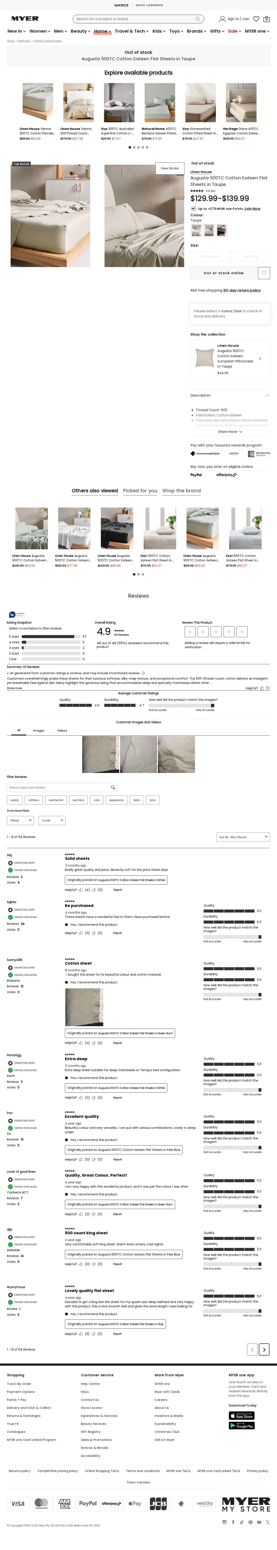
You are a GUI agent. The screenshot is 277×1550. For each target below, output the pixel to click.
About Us (162, 1408)
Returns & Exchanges (23, 1416)
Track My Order (19, 1384)
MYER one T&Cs (179, 1471)
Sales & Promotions (96, 1440)
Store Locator (91, 1408)
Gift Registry (90, 1432)
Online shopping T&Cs (102, 1471)
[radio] (210, 257)
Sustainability (165, 1424)
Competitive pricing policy (57, 1471)
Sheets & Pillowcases (47, 41)
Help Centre (90, 1384)
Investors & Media (169, 1416)
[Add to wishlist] (264, 273)
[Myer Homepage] (25, 21)
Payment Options (21, 1392)
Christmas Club (167, 1432)
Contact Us (90, 1400)
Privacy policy (257, 1471)
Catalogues (16, 1432)
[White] (196, 230)
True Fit (13, 1424)
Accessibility (90, 1456)
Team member (138, 1482)
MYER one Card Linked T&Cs (219, 1471)
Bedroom (24, 41)
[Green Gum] (209, 230)
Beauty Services (93, 1424)
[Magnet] (221, 230)
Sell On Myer (164, 1440)
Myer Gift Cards (167, 1392)
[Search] (198, 19)
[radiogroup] (230, 257)
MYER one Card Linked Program (31, 1440)
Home (11, 41)
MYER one (162, 1384)
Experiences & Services (99, 1416)
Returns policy (20, 1471)
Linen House (201, 171)
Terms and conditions (143, 1471)
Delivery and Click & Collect (29, 1408)
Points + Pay (16, 1400)
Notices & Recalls (94, 1448)
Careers (161, 1400)
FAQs (85, 1392)
